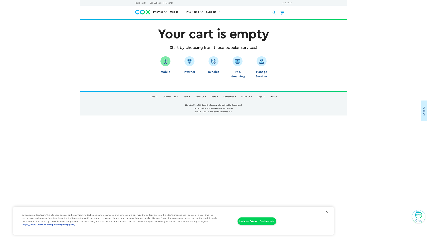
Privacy (273, 97)
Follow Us (245, 97)
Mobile (174, 11)
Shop (152, 97)
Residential (140, 3)
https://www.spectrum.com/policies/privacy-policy (49, 225)
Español (169, 3)
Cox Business (155, 3)
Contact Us (287, 3)
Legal (260, 97)
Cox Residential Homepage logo (142, 12)
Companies (229, 97)
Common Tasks (169, 97)
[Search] (274, 12)
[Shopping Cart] (282, 12)
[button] (165, 68)
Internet (158, 11)
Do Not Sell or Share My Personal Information (213, 108)
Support (211, 11)
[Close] (326, 211)
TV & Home (192, 11)
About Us (199, 97)
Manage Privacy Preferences (257, 221)
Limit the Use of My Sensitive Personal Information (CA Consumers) (213, 105)
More (213, 97)
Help (186, 97)
